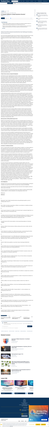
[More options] (32, 18)
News (21, 1)
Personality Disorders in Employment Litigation (26, 318)
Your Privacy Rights (24, 405)
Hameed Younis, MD (15, 341)
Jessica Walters (14, 355)
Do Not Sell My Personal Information (24, 404)
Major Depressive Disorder (39, 3)
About (24, 399)
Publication (31, 1)
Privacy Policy (24, 403)
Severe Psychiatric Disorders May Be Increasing (5, 318)
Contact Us (24, 401)
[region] (24, 424)
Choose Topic (9, 3)
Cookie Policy (11, 426)
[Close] (48, 424)
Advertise (24, 400)
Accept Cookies (43, 424)
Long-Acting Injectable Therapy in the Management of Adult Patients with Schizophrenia (26, 3)
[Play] (6, 18)
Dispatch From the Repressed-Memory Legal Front (16, 318)
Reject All (38, 424)
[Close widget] (47, 406)
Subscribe (29, 326)
